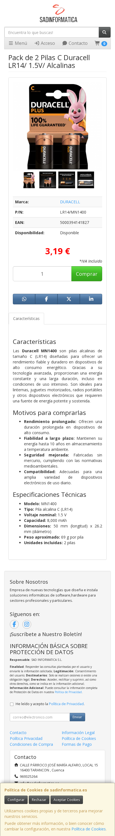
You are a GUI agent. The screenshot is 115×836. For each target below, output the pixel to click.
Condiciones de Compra (31, 744)
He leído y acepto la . (50, 703)
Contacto (78, 43)
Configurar (16, 799)
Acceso (47, 43)
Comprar (86, 273)
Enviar (77, 717)
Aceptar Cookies (67, 799)
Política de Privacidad (68, 692)
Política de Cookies (88, 829)
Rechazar (39, 799)
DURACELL (70, 201)
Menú (20, 43)
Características (26, 318)
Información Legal (78, 732)
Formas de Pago (77, 744)
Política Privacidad (26, 738)
